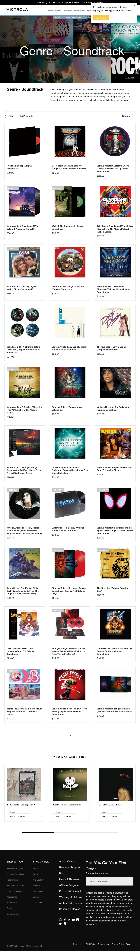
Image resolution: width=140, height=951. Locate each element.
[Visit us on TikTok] (77, 920)
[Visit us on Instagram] (60, 920)
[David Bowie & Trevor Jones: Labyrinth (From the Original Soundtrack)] (24, 624)
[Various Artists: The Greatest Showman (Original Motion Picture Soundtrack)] (115, 262)
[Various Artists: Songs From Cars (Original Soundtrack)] (70, 262)
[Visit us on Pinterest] (65, 924)
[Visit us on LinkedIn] (69, 920)
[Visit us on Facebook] (65, 920)
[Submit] (130, 880)
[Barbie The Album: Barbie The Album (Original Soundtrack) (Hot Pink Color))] (24, 684)
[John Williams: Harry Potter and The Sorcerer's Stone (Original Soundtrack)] (115, 624)
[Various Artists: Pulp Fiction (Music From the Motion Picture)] (115, 443)
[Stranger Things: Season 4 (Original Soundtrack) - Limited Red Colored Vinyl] (70, 563)
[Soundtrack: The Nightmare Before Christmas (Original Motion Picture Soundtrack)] (24, 322)
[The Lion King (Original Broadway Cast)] (115, 563)
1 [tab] (38, 832)
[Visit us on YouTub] (73, 920)
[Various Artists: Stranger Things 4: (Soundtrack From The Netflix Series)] (115, 684)
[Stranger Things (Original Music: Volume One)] (70, 382)
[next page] (76, 735)
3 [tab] (102, 832)
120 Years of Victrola (57, 2)
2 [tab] (70, 832)
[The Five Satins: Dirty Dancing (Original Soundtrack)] (115, 322)
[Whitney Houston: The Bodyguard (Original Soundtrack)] (115, 382)
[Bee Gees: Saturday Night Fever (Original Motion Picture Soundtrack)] (70, 141)
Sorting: (126, 116)
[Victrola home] (17, 10)
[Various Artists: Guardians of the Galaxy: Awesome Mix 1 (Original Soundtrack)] (115, 141)
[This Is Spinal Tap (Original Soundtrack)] (24, 141)
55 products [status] (26, 116)
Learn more (101, 17)
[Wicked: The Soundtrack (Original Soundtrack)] (70, 201)
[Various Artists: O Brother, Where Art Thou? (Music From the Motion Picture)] (24, 382)
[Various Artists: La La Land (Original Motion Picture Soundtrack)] (70, 322)
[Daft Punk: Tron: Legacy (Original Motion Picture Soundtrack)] (70, 503)
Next (70, 826)
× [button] (134, 5)
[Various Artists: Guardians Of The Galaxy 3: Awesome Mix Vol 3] (24, 201)
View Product (18, 816)
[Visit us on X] (60, 924)
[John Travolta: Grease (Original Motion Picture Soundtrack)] (24, 262)
